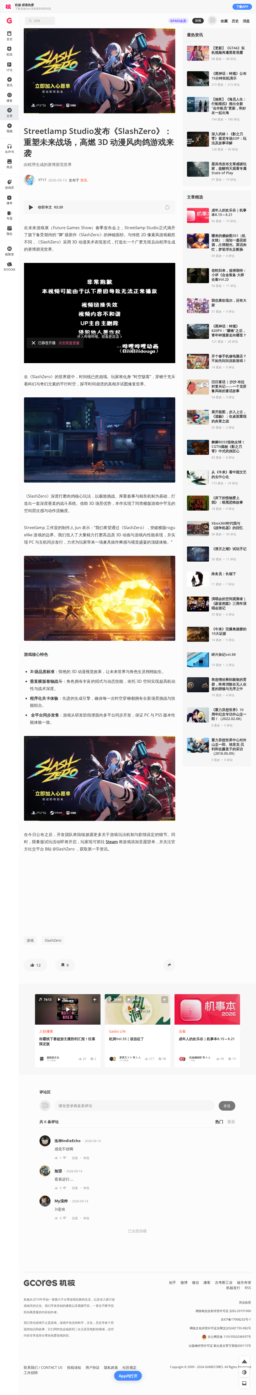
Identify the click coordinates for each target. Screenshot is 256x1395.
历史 (235, 20)
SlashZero (53, 940)
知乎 (172, 1282)
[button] (31, 207)
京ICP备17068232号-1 (236, 1319)
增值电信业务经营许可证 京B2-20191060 (223, 1311)
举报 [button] (86, 1158)
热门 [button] (219, 1121)
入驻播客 (46, 1031)
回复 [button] (75, 1158)
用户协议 (93, 1367)
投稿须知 (74, 1367)
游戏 (30, 940)
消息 (246, 20)
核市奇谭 (244, 1282)
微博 (184, 1282)
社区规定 (129, 1367)
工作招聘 (31, 1372)
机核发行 (233, 1287)
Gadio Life (117, 1031)
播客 (207, 1282)
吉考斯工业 (223, 1282)
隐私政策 (111, 1367)
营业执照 (245, 1302)
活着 (182, 1031)
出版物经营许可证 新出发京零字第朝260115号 (220, 1346)
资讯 (83, 180)
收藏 (224, 20)
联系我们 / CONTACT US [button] (43, 1367)
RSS (248, 1287)
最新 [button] (231, 1121)
